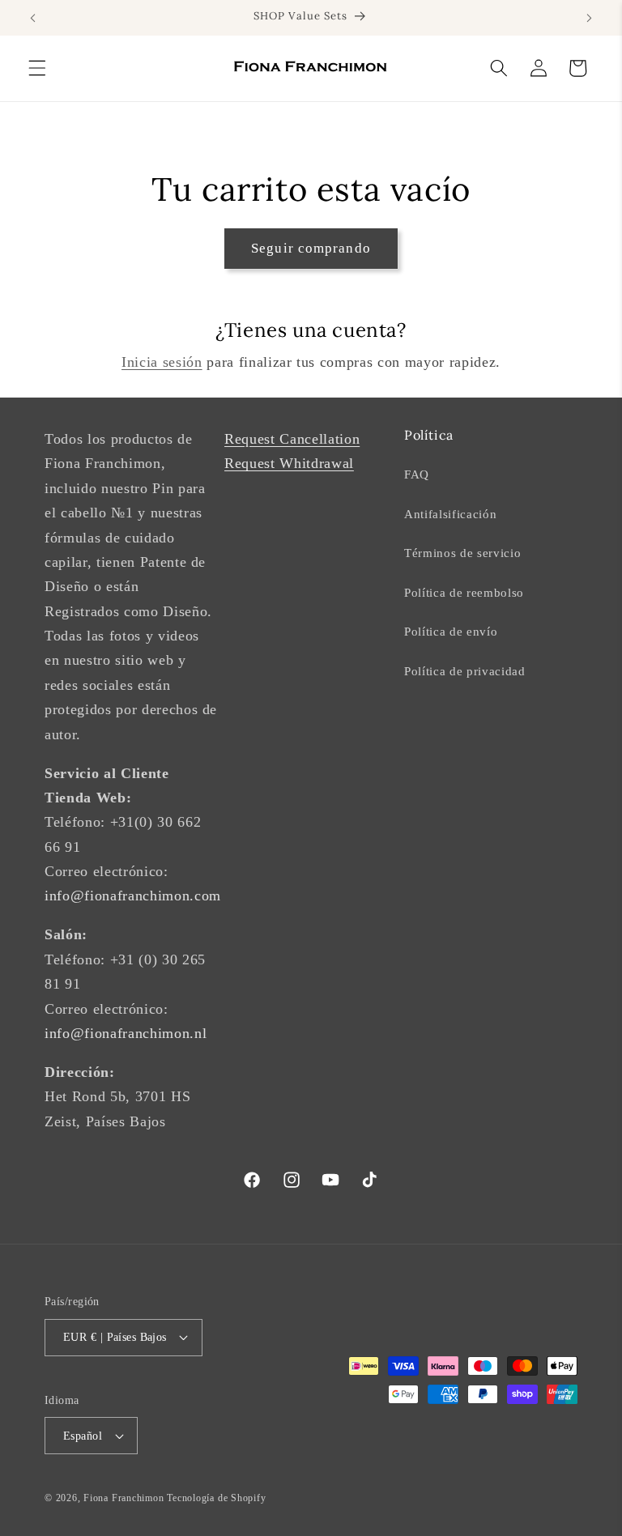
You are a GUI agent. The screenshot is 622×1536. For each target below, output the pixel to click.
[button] (37, 68)
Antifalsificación (450, 514)
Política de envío (450, 631)
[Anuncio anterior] (33, 18)
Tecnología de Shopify (216, 1498)
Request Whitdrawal (289, 463)
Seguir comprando (311, 248)
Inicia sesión (161, 362)
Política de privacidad (465, 671)
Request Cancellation (292, 439)
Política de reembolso (464, 592)
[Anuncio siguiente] (589, 18)
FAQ (416, 474)
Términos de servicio (462, 553)
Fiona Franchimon (123, 1498)
